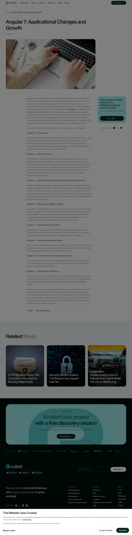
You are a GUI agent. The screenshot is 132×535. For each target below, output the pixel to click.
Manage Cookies (9, 530)
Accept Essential (105, 530)
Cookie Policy (26, 520)
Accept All (122, 530)
